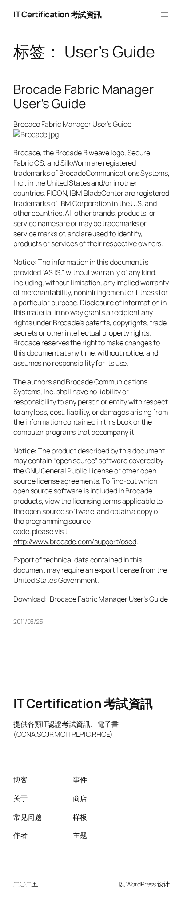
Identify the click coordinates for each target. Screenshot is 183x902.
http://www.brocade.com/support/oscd (74, 541)
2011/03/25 (28, 621)
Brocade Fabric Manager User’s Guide (83, 96)
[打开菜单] (164, 14)
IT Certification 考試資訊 (57, 14)
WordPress (141, 884)
